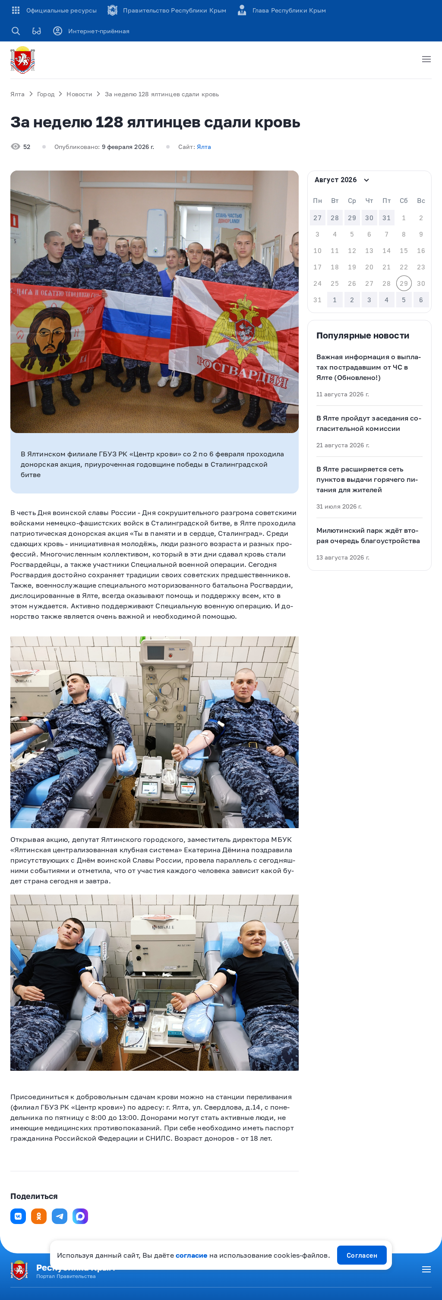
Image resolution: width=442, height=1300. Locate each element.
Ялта (17, 94)
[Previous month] (404, 180)
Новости (79, 94)
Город (45, 94)
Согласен (362, 1255)
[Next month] (421, 180)
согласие (192, 1255)
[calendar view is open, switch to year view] (366, 180)
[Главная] (24, 60)
